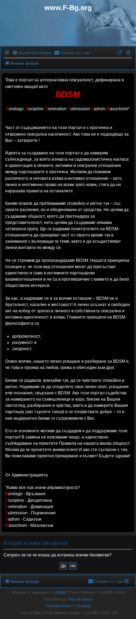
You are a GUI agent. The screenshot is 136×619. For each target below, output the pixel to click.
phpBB (59, 592)
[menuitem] (32, 53)
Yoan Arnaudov (80, 599)
